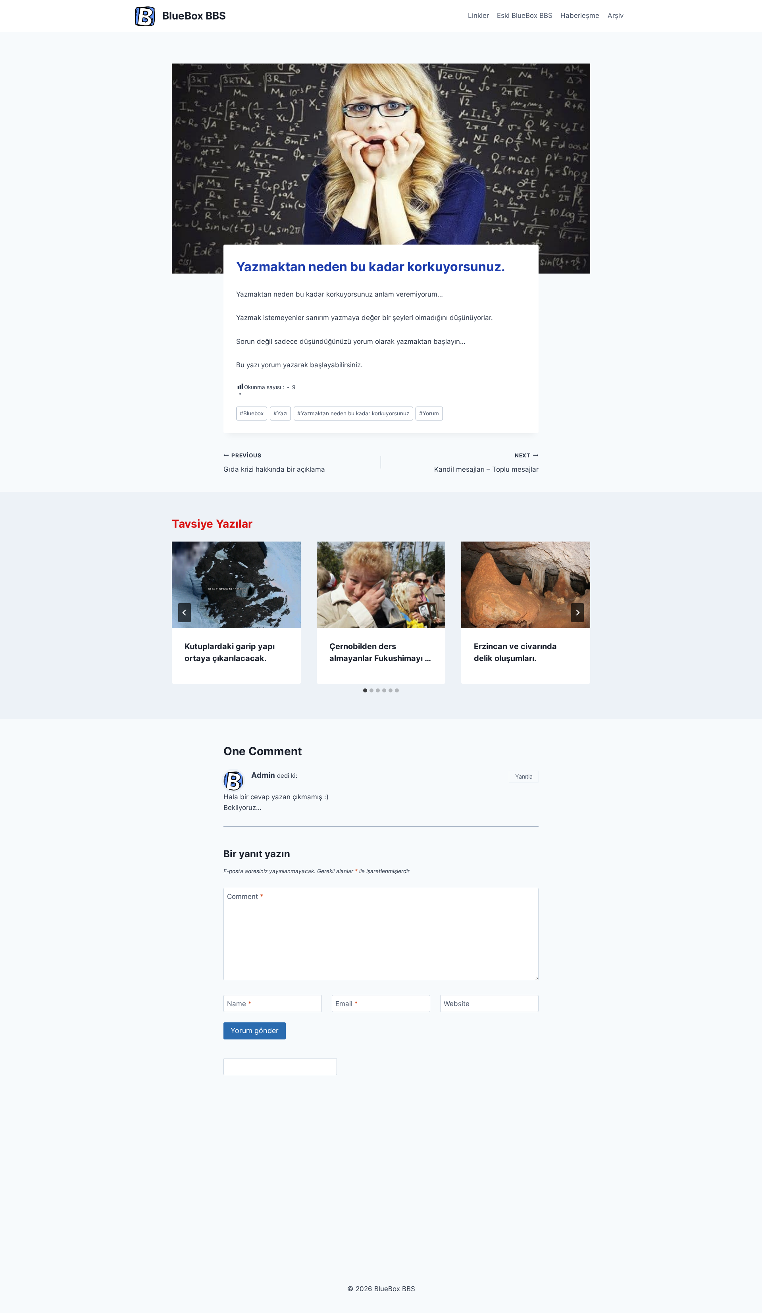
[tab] (365, 690)
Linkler (478, 15)
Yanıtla (524, 776)
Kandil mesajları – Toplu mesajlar (486, 462)
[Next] (577, 612)
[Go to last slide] (184, 612)
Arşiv (615, 15)
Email (346, 1004)
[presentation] (236, 584)
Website (457, 1004)
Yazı (280, 413)
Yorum (429, 413)
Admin (263, 775)
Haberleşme (579, 15)
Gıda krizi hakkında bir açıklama (274, 462)
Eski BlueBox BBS (524, 15)
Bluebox (252, 413)
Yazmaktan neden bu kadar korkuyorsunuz (353, 413)
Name (239, 1004)
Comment (245, 896)
